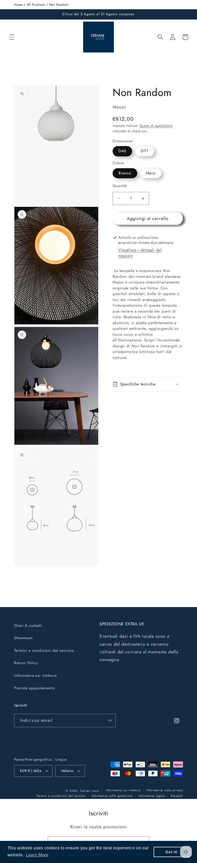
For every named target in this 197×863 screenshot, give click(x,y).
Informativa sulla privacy (165, 790)
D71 (144, 151)
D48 (122, 151)
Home (18, 4)
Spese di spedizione (156, 125)
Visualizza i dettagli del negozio (140, 253)
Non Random (58, 4)
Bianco (125, 173)
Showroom (23, 638)
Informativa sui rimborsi (35, 675)
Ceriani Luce (89, 790)
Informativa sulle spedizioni (112, 796)
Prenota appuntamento (34, 688)
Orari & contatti (28, 625)
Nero (150, 173)
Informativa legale (152, 796)
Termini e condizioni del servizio (44, 650)
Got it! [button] (171, 852)
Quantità (120, 185)
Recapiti (177, 796)
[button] (12, 37)
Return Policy (26, 663)
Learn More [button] (37, 855)
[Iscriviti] (109, 720)
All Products (36, 4)
